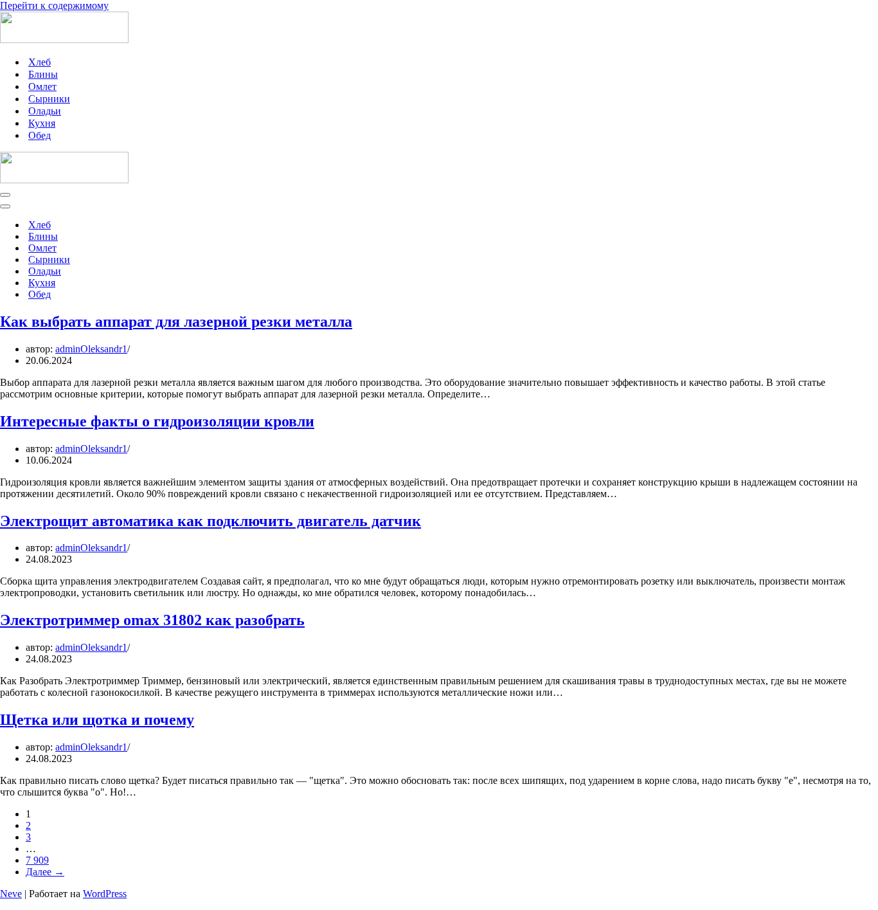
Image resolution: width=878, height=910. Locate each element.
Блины (43, 74)
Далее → (45, 871)
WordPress (105, 893)
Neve (11, 893)
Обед (39, 135)
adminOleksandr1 (91, 348)
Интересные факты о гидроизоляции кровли (157, 421)
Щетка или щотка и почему (97, 719)
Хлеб (39, 62)
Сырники (49, 98)
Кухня (41, 123)
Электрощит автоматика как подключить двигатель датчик (210, 521)
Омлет (42, 86)
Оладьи (44, 110)
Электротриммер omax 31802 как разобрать (152, 620)
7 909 (37, 860)
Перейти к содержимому (54, 5)
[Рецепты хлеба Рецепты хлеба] (64, 39)
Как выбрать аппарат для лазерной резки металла (176, 321)
